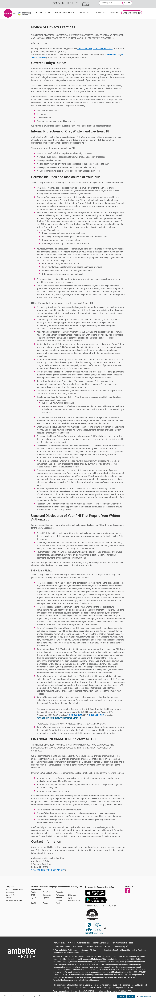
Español (46, 892)
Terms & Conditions (101, 943)
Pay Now (56, 3)
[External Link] (95, 927)
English (34, 892)
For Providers (99, 12)
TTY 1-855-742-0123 (102, 48)
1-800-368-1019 (74, 715)
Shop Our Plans (132, 13)
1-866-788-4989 (96, 715)
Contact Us (10, 895)
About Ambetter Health (15, 889)
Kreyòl (33, 903)
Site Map (108, 946)
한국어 (71, 898)
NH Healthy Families (14, 900)
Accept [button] (130, 996)
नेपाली (33, 895)
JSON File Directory (94, 946)
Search (127, 3)
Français (59, 892)
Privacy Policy (59, 943)
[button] (143, 996)
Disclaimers (78, 946)
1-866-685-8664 (125, 991)
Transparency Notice (62, 946)
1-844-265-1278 (84, 48)
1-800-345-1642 (85, 991)
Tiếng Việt (47, 895)
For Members (83, 12)
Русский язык (74, 900)
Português (60, 895)
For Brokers (113, 12)
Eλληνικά (72, 895)
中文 (70, 892)
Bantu (45, 903)
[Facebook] (127, 890)
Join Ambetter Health (64, 12)
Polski (58, 903)
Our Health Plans (44, 12)
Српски (46, 898)
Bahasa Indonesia (59, 899)
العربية (33, 898)
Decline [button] (121, 996)
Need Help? (66, 3)
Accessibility (120, 946)
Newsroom (10, 892)
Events (8, 898)
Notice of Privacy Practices (79, 943)
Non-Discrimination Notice (122, 943)
